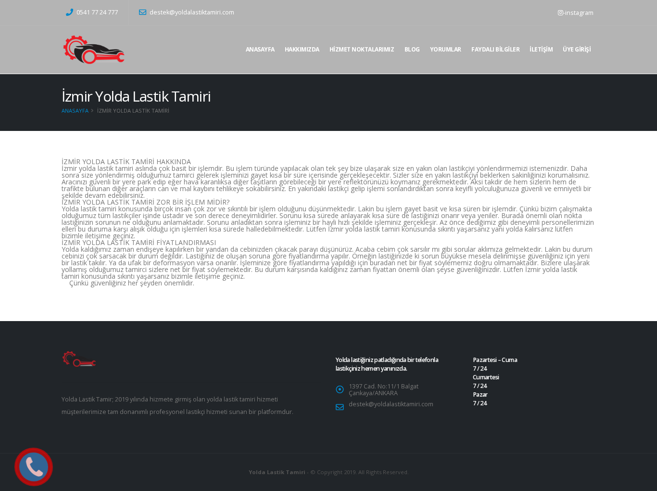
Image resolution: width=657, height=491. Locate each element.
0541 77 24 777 (96, 12)
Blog (412, 49)
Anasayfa (260, 49)
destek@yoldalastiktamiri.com (192, 12)
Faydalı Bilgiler (495, 49)
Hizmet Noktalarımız (361, 49)
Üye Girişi (577, 49)
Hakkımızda (302, 49)
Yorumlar (445, 49)
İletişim (541, 49)
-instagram (578, 12)
